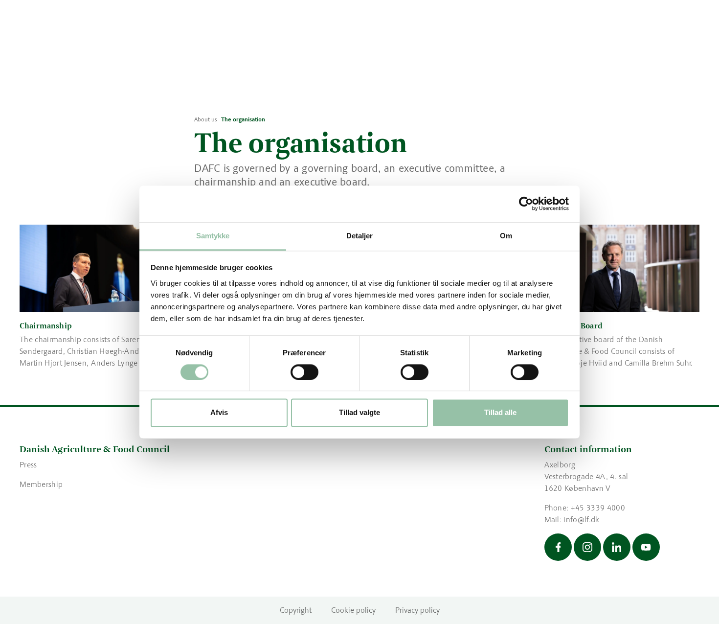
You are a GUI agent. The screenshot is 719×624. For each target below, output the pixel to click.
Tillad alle (500, 413)
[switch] (304, 372)
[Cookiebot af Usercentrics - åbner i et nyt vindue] (526, 203)
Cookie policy (353, 610)
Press (28, 464)
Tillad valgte (359, 413)
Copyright (296, 610)
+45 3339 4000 (598, 507)
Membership (41, 484)
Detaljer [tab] (359, 235)
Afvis (219, 413)
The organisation (243, 119)
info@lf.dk (581, 519)
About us (205, 119)
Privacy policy (417, 610)
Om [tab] (506, 235)
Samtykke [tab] (213, 235)
